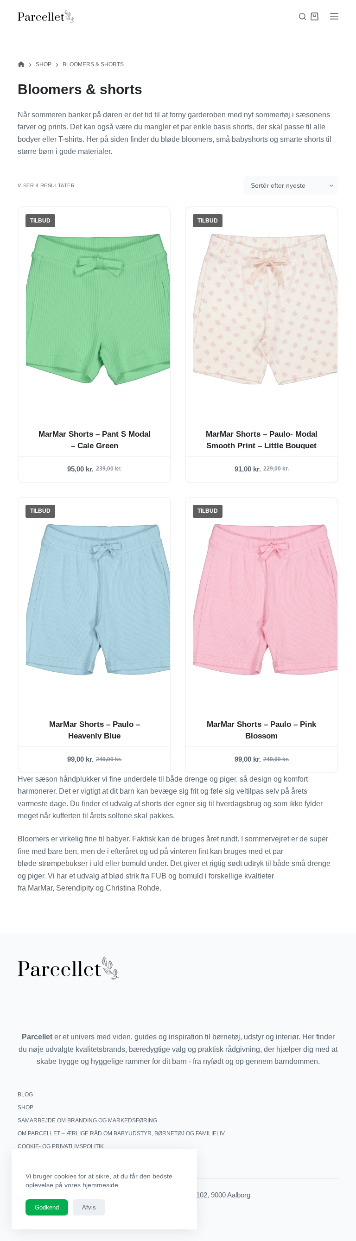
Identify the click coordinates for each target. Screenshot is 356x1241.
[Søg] (302, 16)
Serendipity (75, 888)
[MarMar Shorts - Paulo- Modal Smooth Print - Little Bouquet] (269, 309)
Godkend (47, 1207)
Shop (25, 1107)
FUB (158, 876)
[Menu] (334, 16)
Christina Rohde (132, 888)
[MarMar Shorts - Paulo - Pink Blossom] (269, 599)
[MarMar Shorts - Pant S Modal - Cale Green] (102, 309)
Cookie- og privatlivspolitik (61, 1146)
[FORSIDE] (21, 64)
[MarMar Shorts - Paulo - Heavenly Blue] (102, 599)
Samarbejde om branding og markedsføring (87, 1120)
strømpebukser (63, 863)
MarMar (40, 888)
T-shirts (70, 139)
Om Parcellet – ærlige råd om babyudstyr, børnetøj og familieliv (121, 1133)
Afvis (89, 1207)
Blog (25, 1094)
